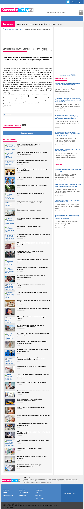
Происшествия (8, 495)
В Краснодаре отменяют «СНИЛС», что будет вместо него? (67, 149)
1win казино (39, 498)
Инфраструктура (24, 493)
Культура (38, 495)
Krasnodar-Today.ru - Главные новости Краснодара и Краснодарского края (18, 9)
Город (5, 493)
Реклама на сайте (69, 493)
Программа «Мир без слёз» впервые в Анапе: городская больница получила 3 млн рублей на (68, 100)
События (22, 490)
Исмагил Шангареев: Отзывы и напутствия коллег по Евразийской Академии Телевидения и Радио (66, 117)
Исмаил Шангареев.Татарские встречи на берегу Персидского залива (39, 24)
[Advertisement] (57, 8)
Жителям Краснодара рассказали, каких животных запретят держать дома (68, 185)
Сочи (37, 493)
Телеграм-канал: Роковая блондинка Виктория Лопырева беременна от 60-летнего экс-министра (67, 217)
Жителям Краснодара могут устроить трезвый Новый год (67, 200)
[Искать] (81, 12)
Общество (39, 490)
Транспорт (22, 495)
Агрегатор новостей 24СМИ (68, 75)
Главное (6, 490)
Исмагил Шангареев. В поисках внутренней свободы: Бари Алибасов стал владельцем (67, 133)
